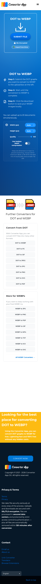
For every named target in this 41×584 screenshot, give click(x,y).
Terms (4, 497)
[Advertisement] (20, 387)
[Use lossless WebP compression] (27, 143)
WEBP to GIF (20, 326)
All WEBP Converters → (25, 357)
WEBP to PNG (20, 314)
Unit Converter (8, 558)
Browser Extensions (10, 563)
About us (6, 552)
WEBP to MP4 (20, 332)
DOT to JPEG (20, 260)
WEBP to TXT (20, 338)
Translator (6, 560)
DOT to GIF (20, 255)
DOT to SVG (20, 278)
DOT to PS (20, 249)
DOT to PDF (20, 284)
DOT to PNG (20, 272)
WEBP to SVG (20, 350)
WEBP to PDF (20, 320)
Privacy (5, 499)
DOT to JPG (20, 266)
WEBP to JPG (20, 309)
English (6, 574)
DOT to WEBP (20, 243)
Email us (5, 549)
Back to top (31, 580)
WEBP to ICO (20, 344)
